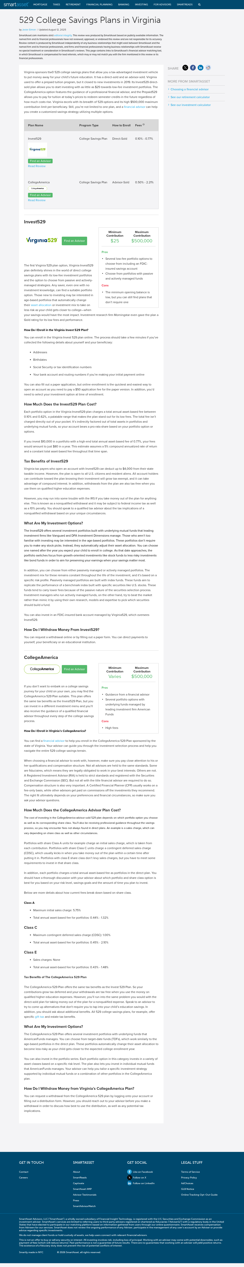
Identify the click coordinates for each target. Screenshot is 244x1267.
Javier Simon (29, 29)
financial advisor (134, 107)
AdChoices (187, 1183)
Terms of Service (190, 1171)
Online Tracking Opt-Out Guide (199, 1194)
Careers (23, 1177)
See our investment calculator (191, 105)
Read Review (37, 166)
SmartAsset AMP (82, 1189)
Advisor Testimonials (84, 1194)
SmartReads (80, 1177)
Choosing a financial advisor (190, 89)
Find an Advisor (40, 161)
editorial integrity (63, 35)
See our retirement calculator (190, 97)
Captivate (78, 1183)
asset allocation (41, 305)
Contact (23, 1171)
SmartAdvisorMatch (84, 1206)
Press (76, 1200)
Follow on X (139, 1177)
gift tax (39, 1017)
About (76, 1171)
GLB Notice (187, 1189)
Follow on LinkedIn (144, 1183)
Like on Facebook (143, 1171)
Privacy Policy (189, 1177)
